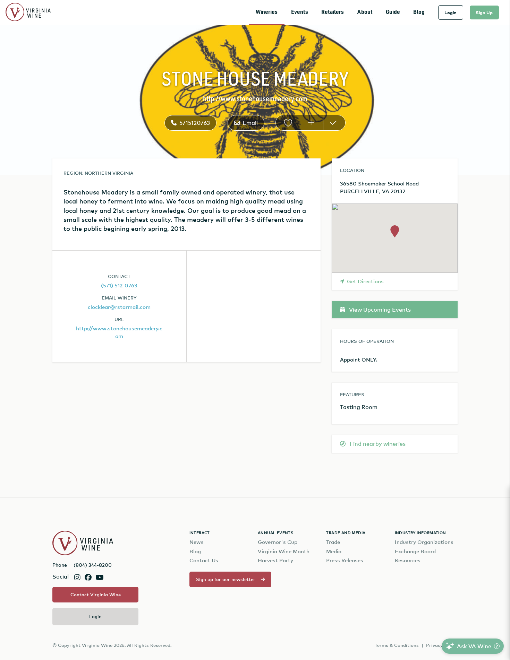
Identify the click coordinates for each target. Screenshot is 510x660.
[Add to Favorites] (287, 122)
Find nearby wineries (377, 443)
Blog (419, 12)
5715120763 (194, 122)
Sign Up (484, 12)
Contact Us (203, 560)
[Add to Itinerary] (311, 122)
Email (250, 122)
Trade (333, 542)
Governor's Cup (277, 542)
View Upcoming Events (379, 309)
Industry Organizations (424, 542)
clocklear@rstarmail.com (119, 307)
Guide (393, 12)
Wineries (267, 12)
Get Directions (365, 281)
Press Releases (344, 560)
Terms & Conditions (397, 645)
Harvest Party (275, 560)
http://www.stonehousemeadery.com (255, 99)
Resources (407, 560)
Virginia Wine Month (283, 551)
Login (450, 12)
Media (333, 551)
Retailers (332, 12)
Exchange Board (415, 551)
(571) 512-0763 (119, 285)
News (196, 542)
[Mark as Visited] (334, 122)
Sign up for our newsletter (225, 579)
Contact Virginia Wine (95, 594)
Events (299, 12)
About (365, 12)
